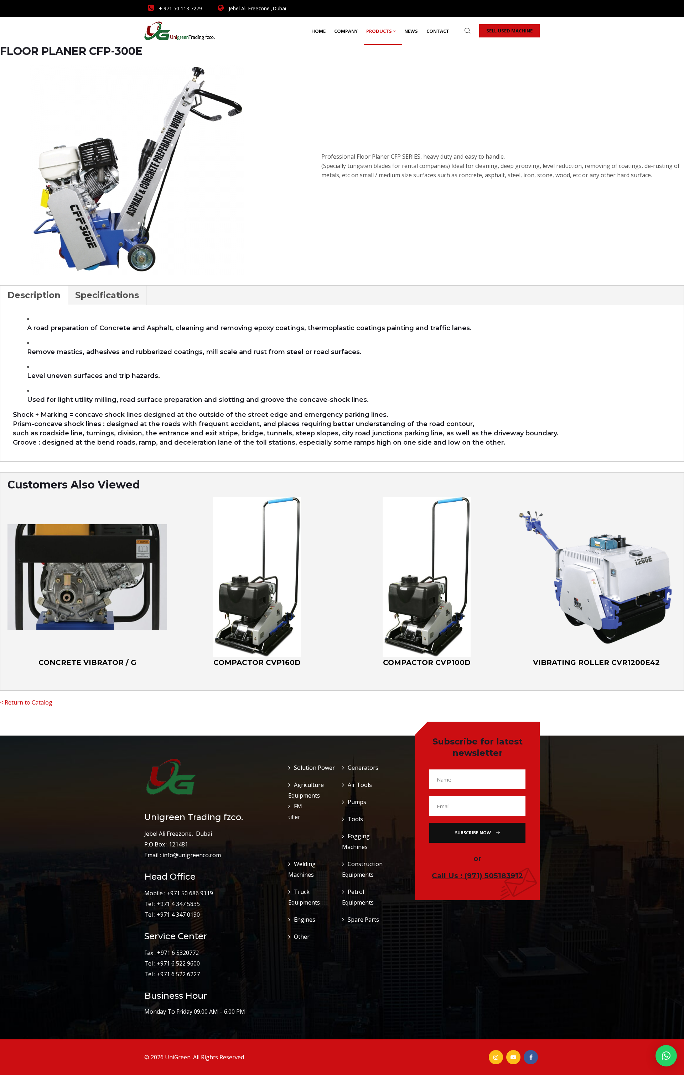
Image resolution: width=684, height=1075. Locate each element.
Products (379, 31)
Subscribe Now (473, 833)
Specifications (107, 295)
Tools (355, 819)
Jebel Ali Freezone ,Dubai (256, 8)
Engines (304, 919)
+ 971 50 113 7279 (179, 8)
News (411, 31)
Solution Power (314, 768)
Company (346, 31)
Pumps (357, 802)
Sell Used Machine (509, 30)
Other (302, 937)
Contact (437, 31)
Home (318, 31)
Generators (363, 768)
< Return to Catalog (26, 702)
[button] (666, 1055)
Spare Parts (363, 919)
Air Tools (360, 785)
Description (34, 295)
